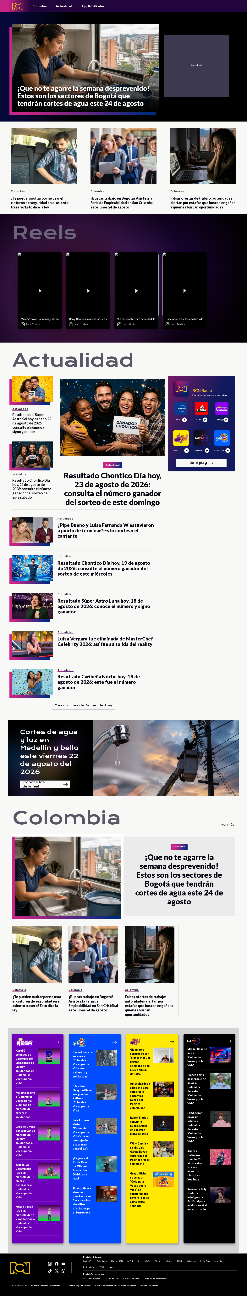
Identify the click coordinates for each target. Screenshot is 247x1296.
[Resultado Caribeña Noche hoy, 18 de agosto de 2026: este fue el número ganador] (32, 682)
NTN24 (102, 1267)
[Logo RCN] (20, 1268)
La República (88, 1267)
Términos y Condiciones (80, 1285)
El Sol (179, 1261)
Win (112, 1267)
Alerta (157, 1261)
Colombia (39, 6)
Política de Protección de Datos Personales (115, 1285)
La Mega (169, 1261)
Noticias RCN (117, 1261)
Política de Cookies (149, 1285)
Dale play (198, 463)
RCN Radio (102, 1261)
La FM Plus (205, 1261)
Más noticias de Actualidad (80, 705)
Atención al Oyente (91, 1278)
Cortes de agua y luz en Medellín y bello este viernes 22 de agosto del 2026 (49, 752)
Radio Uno (190, 1261)
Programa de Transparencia (155, 1278)
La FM (130, 1261)
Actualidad (64, 6)
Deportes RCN (143, 1261)
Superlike (218, 1261)
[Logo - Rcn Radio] (17, 6)
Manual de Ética (112, 1278)
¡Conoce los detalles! (33, 784)
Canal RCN (87, 1261)
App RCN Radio (92, 6)
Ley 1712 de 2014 (131, 1278)
